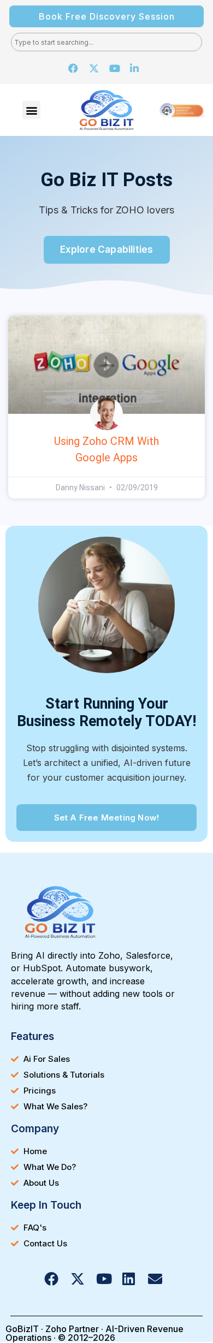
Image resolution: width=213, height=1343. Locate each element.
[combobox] (106, 42)
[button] (31, 110)
